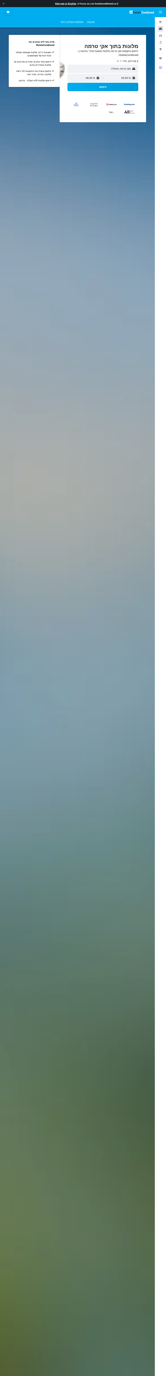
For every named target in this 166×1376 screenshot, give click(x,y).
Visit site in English (65, 3)
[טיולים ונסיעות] (160, 58)
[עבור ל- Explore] (160, 49)
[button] (3, 3)
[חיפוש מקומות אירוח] (160, 29)
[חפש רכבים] (160, 35)
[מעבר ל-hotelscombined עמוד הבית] (141, 12)
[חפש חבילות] (160, 42)
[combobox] (127, 61)
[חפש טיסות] (160, 22)
